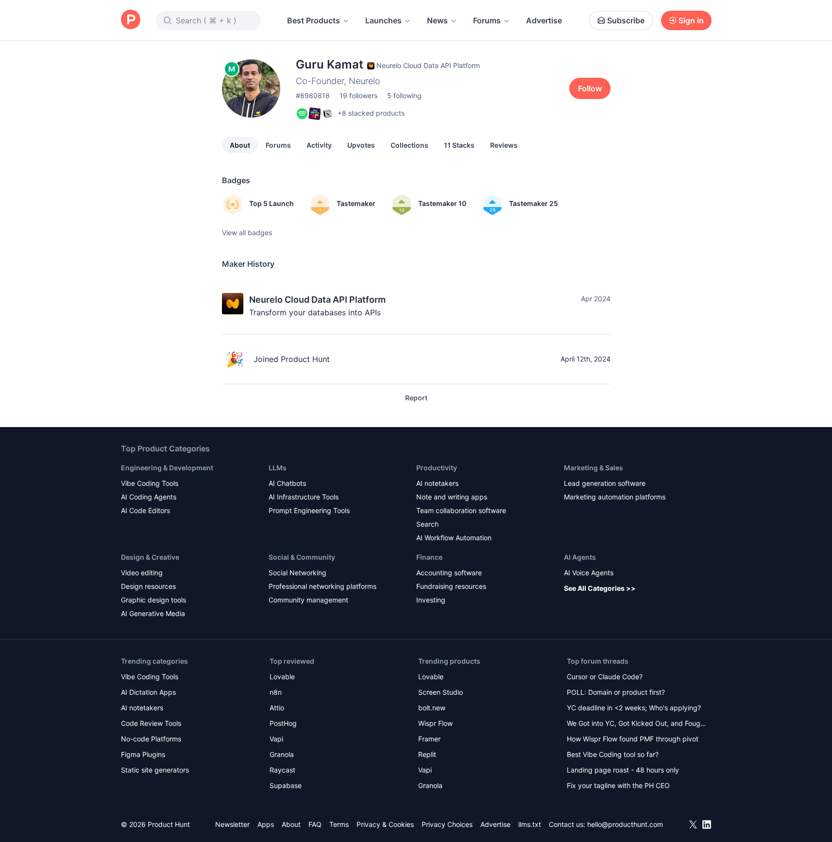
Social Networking (297, 572)
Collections (409, 145)
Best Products (313, 20)
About (240, 145)
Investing (430, 600)
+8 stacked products (371, 113)
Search (427, 524)
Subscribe (626, 20)
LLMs (278, 468)
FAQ (315, 824)
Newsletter (232, 824)
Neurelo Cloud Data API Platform (317, 299)
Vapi (276, 739)
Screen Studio (440, 692)
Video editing (142, 572)
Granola (282, 754)
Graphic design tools (153, 600)
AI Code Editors (145, 510)
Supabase (286, 785)
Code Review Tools (151, 723)
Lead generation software (604, 483)
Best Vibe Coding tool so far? (613, 754)
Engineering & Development (167, 468)
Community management (308, 600)
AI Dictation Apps (148, 692)
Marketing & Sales (593, 468)
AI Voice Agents (588, 572)
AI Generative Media (153, 613)
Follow (590, 88)
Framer (429, 739)
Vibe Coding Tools (149, 483)
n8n (276, 692)
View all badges (247, 232)
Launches (383, 20)
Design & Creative (150, 557)
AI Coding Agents (148, 497)
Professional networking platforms (322, 586)
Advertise (544, 20)
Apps (265, 824)
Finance (429, 557)
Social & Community (302, 557)
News (437, 20)
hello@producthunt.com (625, 824)
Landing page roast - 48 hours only (623, 770)
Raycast (282, 770)
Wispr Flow (435, 723)
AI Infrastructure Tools (304, 497)
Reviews (504, 145)
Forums (487, 20)
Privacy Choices (447, 824)
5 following (404, 95)
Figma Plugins (143, 754)
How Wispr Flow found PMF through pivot (632, 739)
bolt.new (431, 708)
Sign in (691, 20)
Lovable (282, 676)
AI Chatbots (287, 483)
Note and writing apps (451, 497)
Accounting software (449, 572)
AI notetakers (437, 483)
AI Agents (580, 557)
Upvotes (361, 145)
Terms (339, 824)
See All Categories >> (600, 588)
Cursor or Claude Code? (605, 676)
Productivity (436, 468)
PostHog (283, 723)
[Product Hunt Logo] (130, 20)
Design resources (148, 586)
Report (416, 398)
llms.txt (529, 824)
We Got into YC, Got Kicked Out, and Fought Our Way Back (637, 724)
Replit (427, 754)
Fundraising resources (451, 586)
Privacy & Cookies (385, 824)
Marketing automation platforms (614, 497)
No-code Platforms (151, 739)
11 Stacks (459, 145)
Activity (319, 145)
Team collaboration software (461, 510)
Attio (277, 708)
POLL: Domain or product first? (616, 692)
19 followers (358, 95)
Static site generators (155, 770)
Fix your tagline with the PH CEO (618, 785)
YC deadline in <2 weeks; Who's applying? (634, 708)
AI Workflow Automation (454, 537)
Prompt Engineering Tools (309, 510)
